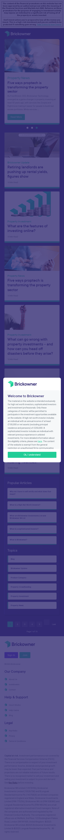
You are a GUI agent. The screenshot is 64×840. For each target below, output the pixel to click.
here (40, 441)
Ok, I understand (32, 454)
